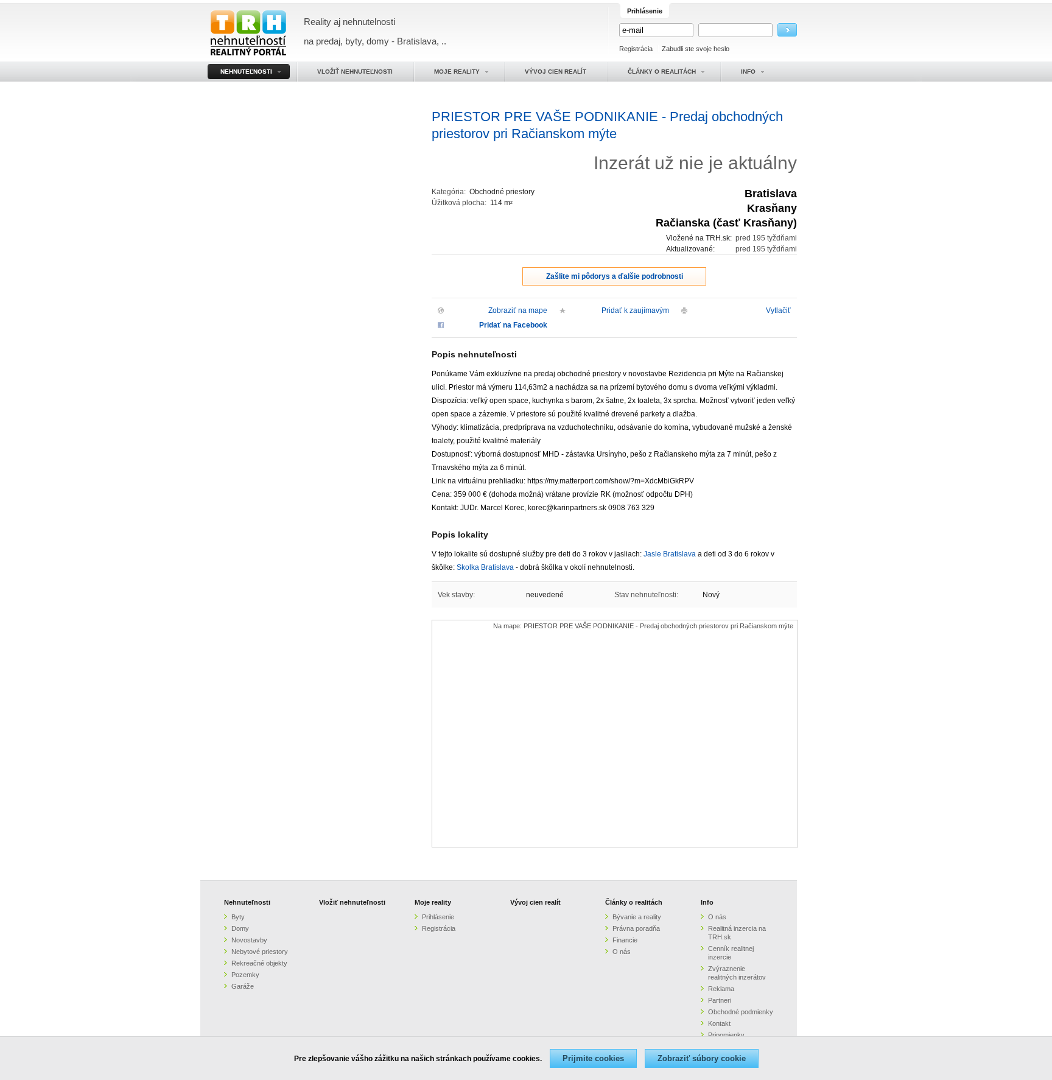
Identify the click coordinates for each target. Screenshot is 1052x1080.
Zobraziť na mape (517, 310)
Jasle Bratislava (669, 554)
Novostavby (249, 940)
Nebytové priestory (259, 951)
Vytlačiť (778, 310)
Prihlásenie (438, 916)
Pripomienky (726, 1035)
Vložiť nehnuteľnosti (352, 902)
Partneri (719, 1000)
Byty (238, 916)
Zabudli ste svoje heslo (695, 48)
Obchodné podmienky (740, 1011)
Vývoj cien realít (535, 902)
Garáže (242, 986)
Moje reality (433, 902)
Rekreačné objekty (259, 963)
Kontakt (719, 1023)
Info (707, 902)
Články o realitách (633, 902)
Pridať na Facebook (513, 325)
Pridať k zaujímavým (635, 310)
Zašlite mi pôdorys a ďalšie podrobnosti (614, 276)
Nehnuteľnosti (247, 902)
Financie (624, 940)
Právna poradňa (636, 928)
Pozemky (245, 974)
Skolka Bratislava (485, 567)
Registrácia (636, 48)
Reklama (721, 988)
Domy (240, 928)
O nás (621, 951)
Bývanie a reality (636, 916)
